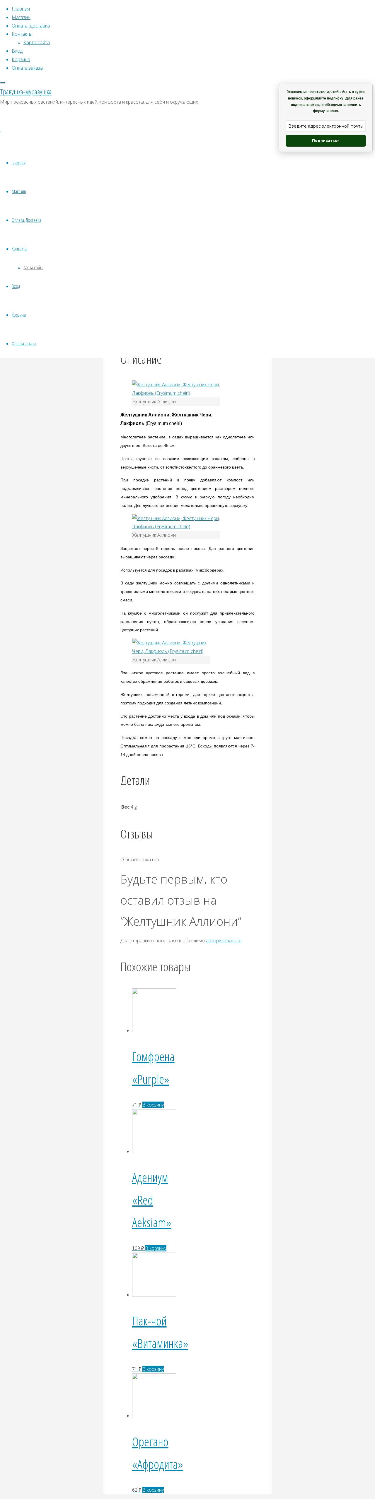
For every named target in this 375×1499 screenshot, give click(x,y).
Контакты (19, 248)
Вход (16, 286)
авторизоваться (223, 940)
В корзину (153, 1105)
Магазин (19, 191)
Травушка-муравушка (26, 91)
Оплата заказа (24, 343)
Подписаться (326, 140)
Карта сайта (33, 267)
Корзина (19, 314)
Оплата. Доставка (26, 220)
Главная (18, 162)
